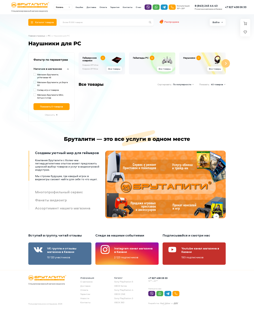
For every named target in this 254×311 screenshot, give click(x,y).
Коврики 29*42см (90, 65)
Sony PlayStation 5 (123, 281)
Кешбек (79, 7)
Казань (59, 7)
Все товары (114, 68)
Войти (216, 22)
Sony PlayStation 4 (123, 290)
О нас (138, 7)
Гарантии (85, 294)
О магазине (86, 281)
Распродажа (171, 22)
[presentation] (78, 63)
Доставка (91, 7)
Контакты (127, 7)
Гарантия (114, 7)
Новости (84, 298)
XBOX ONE (119, 294)
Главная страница (36, 35)
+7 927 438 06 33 (235, 7)
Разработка (153, 303)
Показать (51, 106)
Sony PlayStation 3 (123, 298)
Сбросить (50, 114)
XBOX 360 (119, 302)
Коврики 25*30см (90, 69)
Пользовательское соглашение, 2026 (45, 304)
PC (49, 35)
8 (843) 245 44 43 (206, 6)
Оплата (103, 7)
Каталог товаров (44, 22)
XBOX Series (120, 285)
